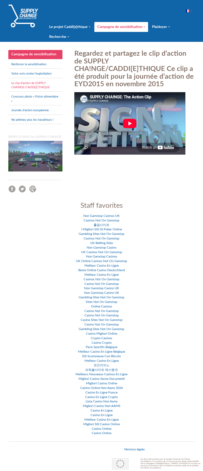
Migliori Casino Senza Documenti (102, 378)
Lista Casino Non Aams (102, 401)
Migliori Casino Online (101, 383)
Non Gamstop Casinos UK (101, 215)
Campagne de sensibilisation (120, 27)
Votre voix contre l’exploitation (31, 73)
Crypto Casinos (101, 338)
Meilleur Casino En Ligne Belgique (101, 351)
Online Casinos (101, 306)
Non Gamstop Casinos (101, 256)
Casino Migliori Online (101, 333)
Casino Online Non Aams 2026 (101, 388)
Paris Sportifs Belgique (101, 347)
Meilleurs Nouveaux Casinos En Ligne (101, 374)
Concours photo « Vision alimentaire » (34, 98)
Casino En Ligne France (101, 392)
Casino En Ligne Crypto (101, 397)
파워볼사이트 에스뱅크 (101, 369)
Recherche (58, 37)
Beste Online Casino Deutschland (101, 270)
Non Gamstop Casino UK (101, 288)
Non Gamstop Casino (101, 247)
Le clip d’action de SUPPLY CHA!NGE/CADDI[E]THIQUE (30, 85)
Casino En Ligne (102, 410)
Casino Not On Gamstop (101, 283)
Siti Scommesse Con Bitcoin (101, 356)
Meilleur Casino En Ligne (101, 265)
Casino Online (101, 428)
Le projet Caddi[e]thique (68, 27)
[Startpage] (23, 15)
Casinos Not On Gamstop (101, 220)
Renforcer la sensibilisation (28, 64)
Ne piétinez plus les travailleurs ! (32, 119)
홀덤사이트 (101, 225)
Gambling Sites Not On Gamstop (101, 234)
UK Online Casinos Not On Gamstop (101, 261)
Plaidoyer (160, 27)
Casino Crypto (102, 342)
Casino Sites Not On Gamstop (102, 320)
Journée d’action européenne (30, 110)
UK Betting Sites (101, 243)
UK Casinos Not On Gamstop (101, 252)
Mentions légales (134, 449)
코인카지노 (101, 365)
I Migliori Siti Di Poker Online (101, 229)
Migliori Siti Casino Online (101, 424)
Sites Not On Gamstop (101, 301)
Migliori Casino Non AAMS (101, 406)
